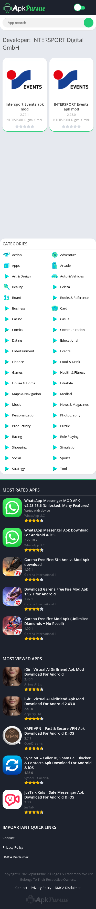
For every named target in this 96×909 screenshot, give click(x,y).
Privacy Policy (13, 847)
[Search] (88, 22)
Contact (9, 837)
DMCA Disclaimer (15, 857)
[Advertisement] (48, 183)
